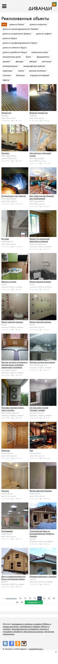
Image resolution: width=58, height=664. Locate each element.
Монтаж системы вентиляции (42, 362)
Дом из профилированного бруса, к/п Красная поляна (13, 577)
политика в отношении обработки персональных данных (26, 630)
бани (28, 56)
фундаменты (43, 56)
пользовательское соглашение (25, 629)
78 (30, 598)
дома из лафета (43, 33)
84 (17, 602)
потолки (7, 75)
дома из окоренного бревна (17, 33)
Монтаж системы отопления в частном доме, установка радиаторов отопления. (14, 365)
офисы (6, 80)
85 (22, 602)
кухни (21, 70)
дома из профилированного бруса (20, 42)
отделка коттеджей (39, 75)
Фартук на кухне (8, 281)
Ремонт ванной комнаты (40, 281)
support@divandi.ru (36, 649)
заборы (33, 61)
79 (35, 598)
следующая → (34, 602)
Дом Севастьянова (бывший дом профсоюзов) (42, 197)
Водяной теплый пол (39, 113)
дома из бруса (10, 38)
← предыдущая (10, 598)
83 (54, 598)
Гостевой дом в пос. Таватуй (13, 196)
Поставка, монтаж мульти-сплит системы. (12, 408)
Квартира (5, 450)
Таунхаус (5, 153)
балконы (20, 75)
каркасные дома (39, 52)
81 (44, 598)
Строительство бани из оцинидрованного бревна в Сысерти (42, 533)
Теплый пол (6, 113)
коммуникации (10, 66)
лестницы (46, 61)
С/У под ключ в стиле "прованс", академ (39, 408)
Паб (31, 450)
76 (20, 598)
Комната (5, 491)
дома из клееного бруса (14, 47)
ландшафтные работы (34, 66)
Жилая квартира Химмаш (41, 491)
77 (25, 598)
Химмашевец (7, 531)
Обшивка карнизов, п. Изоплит (43, 576)
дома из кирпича (38, 24)
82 (49, 598)
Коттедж (5, 239)
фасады (19, 61)
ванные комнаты (37, 70)
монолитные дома (12, 56)
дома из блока (16, 24)
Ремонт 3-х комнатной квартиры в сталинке (40, 240)
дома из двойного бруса (15, 52)
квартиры (7, 70)
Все (4, 24)
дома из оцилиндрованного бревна (20, 29)
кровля (6, 61)
